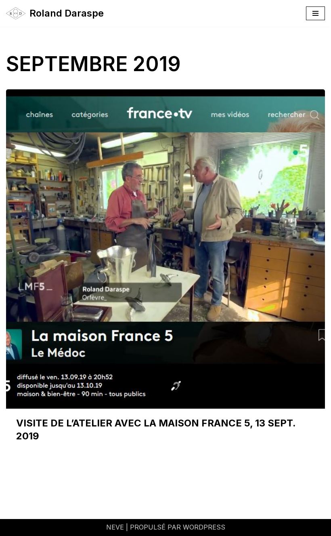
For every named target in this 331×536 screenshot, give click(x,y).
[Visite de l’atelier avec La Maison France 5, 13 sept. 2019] (165, 249)
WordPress (204, 527)
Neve (115, 527)
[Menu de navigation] (315, 13)
